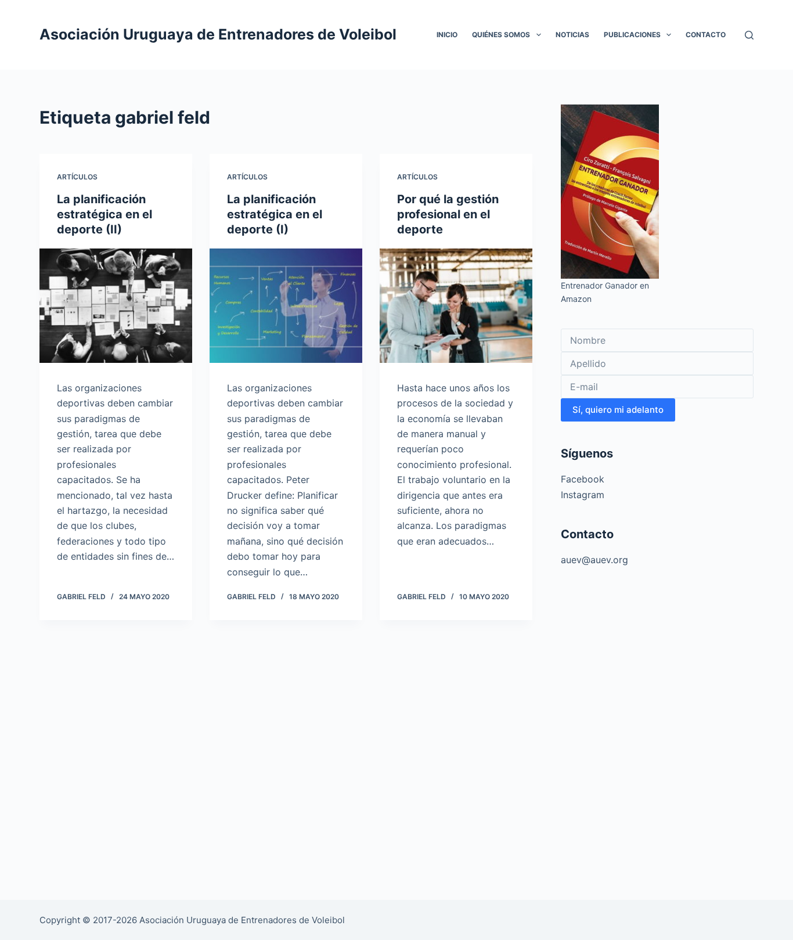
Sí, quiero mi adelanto (618, 409)
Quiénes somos (501, 34)
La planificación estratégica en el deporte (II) (104, 214)
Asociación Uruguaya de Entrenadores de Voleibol (217, 34)
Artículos (77, 176)
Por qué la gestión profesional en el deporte (448, 214)
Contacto (706, 34)
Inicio (447, 34)
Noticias (572, 34)
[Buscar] (749, 35)
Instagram (582, 494)
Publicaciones (632, 34)
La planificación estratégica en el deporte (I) (274, 214)
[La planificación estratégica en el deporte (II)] (115, 305)
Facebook (582, 479)
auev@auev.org (594, 560)
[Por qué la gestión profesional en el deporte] (456, 305)
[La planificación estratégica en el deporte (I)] (286, 305)
